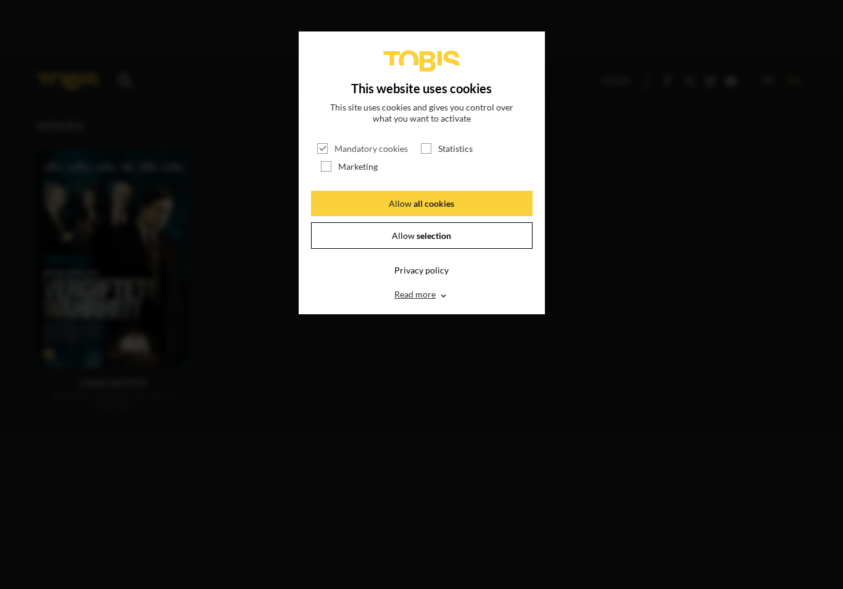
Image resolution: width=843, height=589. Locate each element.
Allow (421, 203)
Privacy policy (421, 270)
